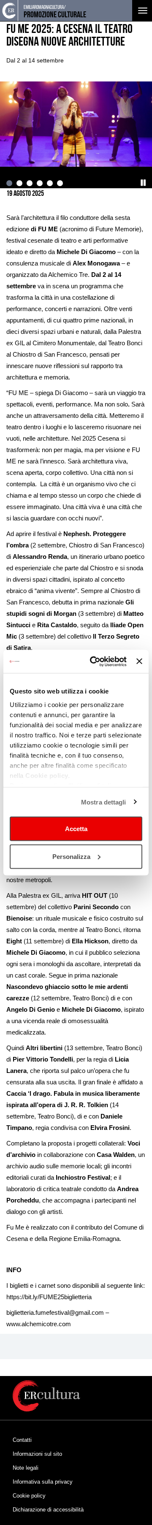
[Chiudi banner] (139, 661)
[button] (143, 183)
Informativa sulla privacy (43, 1482)
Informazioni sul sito (37, 1454)
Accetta (76, 828)
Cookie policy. (47, 775)
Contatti (22, 1440)
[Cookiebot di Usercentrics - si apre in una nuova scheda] (94, 661)
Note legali (25, 1468)
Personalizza (71, 856)
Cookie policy (29, 1495)
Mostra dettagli (103, 801)
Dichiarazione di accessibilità (48, 1509)
